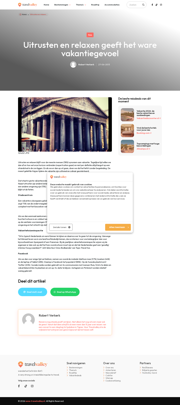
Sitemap (109, 378)
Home (46, 5)
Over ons (109, 367)
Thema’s (80, 5)
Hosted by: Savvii (149, 373)
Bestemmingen (61, 5)
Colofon (109, 375)
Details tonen (59, 227)
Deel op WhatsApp (66, 292)
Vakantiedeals (75, 375)
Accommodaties (112, 5)
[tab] (46, 5)
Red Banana (147, 367)
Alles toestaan (117, 227)
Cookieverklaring (113, 380)
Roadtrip (95, 5)
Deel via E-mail (34, 292)
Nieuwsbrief (111, 373)
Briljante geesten (149, 370)
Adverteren (111, 370)
